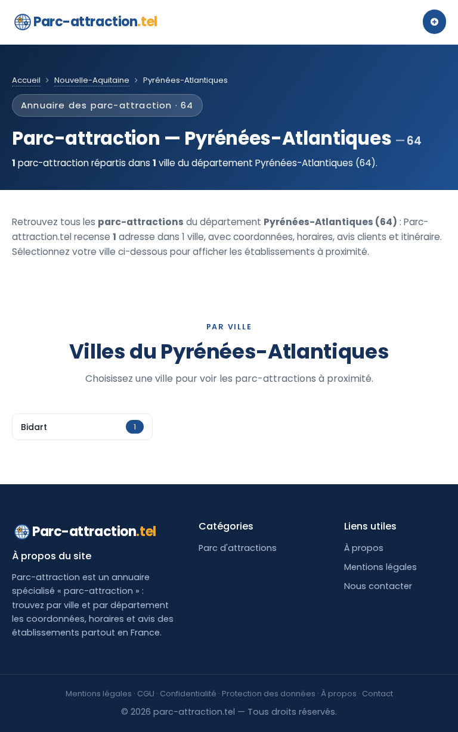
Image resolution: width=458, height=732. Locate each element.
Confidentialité (188, 693)
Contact (377, 693)
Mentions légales (380, 567)
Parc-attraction (95, 22)
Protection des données (268, 693)
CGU (145, 693)
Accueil (26, 80)
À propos (363, 548)
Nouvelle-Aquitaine (91, 80)
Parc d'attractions (238, 548)
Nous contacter (378, 586)
